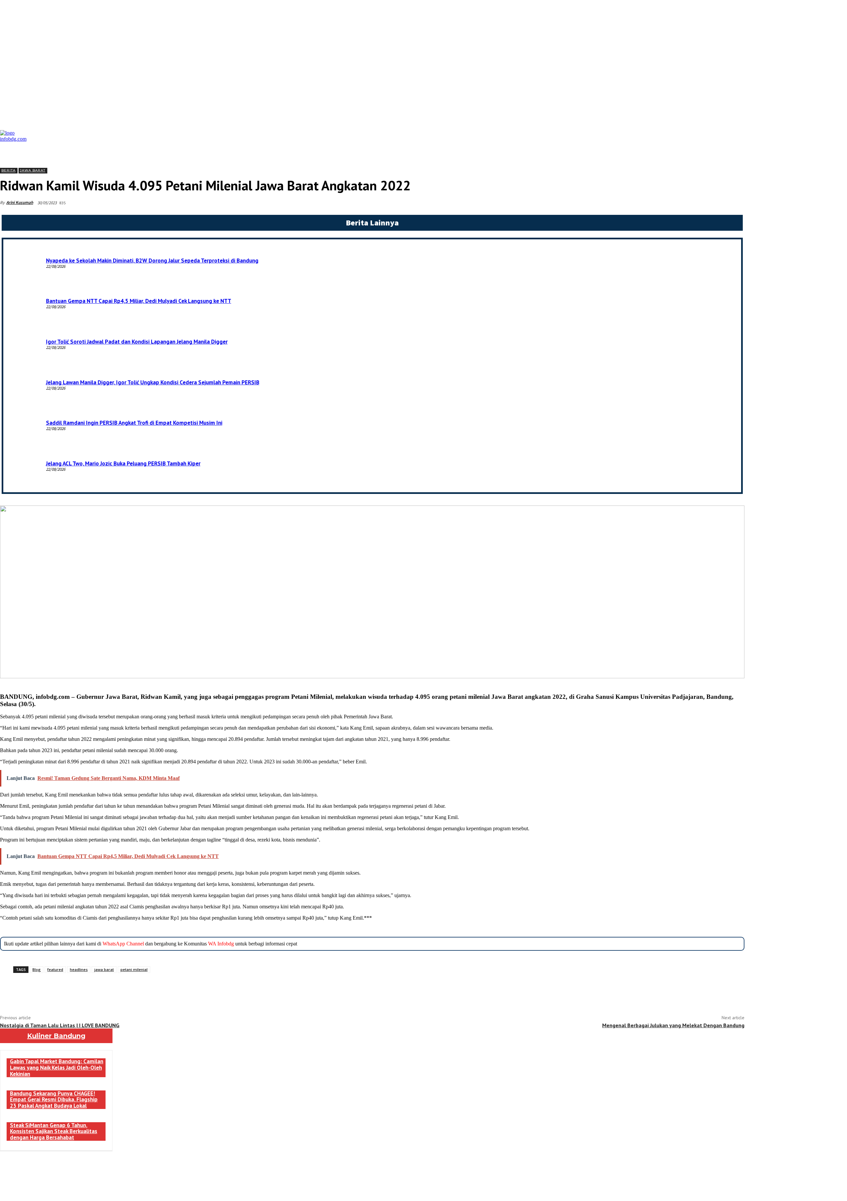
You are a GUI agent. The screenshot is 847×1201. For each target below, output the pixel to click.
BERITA (8, 170)
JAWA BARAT (32, 170)
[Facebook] (49, 989)
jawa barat (104, 969)
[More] (133, 989)
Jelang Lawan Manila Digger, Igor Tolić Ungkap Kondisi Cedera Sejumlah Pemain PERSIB (152, 382)
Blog (36, 969)
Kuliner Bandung (56, 1036)
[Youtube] (139, 1188)
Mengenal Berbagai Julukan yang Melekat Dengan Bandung (673, 1025)
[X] (69, 989)
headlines (79, 969)
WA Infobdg (221, 943)
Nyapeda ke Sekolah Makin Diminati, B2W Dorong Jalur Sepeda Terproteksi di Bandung (152, 260)
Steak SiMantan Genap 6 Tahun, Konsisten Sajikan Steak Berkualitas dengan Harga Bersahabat (53, 1131)
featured (55, 969)
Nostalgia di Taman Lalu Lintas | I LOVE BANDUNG (59, 1025)
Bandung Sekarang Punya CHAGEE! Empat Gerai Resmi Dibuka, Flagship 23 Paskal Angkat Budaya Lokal (54, 1099)
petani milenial (134, 969)
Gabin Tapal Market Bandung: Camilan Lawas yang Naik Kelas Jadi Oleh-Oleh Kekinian (56, 1067)
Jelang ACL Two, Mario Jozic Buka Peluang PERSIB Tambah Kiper (123, 463)
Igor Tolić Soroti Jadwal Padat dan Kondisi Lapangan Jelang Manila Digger (137, 341)
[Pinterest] (89, 989)
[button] (737, 135)
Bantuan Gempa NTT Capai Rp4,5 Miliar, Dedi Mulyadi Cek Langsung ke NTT (138, 301)
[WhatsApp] (108, 989)
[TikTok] (95, 1188)
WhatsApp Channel (123, 943)
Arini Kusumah (19, 202)
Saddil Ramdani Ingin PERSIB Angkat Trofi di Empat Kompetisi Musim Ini (134, 422)
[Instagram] (80, 1188)
